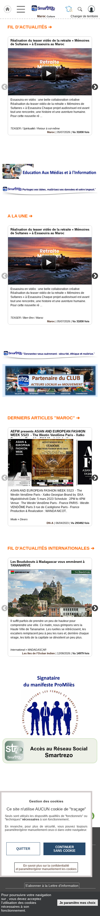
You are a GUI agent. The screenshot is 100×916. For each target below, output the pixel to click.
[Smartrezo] (46, 8)
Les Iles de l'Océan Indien (38, 653)
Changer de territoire (84, 16)
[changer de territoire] (69, 9)
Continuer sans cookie (64, 849)
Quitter (23, 849)
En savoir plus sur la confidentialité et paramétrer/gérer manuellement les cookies (46, 867)
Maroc (51, 132)
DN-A (50, 522)
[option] (50, 85)
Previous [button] (4, 86)
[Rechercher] (79, 9)
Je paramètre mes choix (77, 903)
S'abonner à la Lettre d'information (51, 886)
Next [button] (95, 86)
